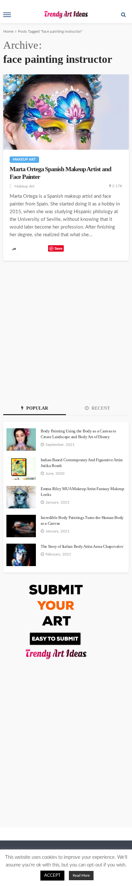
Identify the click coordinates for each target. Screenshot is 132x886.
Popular (36, 408)
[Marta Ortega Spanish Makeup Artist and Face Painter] (66, 112)
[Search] (123, 14)
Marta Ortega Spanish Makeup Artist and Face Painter (60, 173)
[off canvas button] (7, 14)
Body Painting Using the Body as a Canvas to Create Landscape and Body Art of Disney (78, 434)
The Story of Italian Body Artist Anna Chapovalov (82, 546)
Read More (81, 875)
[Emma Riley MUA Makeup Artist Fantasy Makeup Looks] (21, 497)
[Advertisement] (66, 330)
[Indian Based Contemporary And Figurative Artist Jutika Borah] (21, 468)
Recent (100, 408)
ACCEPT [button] (52, 875)
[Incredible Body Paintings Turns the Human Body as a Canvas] (21, 526)
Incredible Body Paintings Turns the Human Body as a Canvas (82, 520)
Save (58, 248)
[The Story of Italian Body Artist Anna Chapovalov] (21, 555)
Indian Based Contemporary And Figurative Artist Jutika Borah (82, 462)
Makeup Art (24, 159)
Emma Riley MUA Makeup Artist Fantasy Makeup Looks (82, 491)
